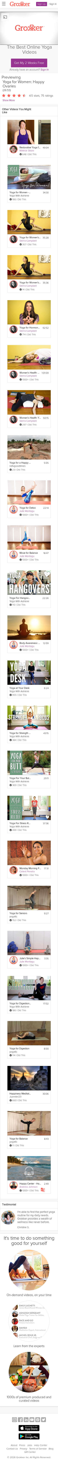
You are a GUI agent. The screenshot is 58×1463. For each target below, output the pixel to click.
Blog (51, 1448)
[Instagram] (14, 1420)
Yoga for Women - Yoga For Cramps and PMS (20, 192)
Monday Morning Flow (30, 868)
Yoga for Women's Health (30, 237)
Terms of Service (38, 1448)
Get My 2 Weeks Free (29, 63)
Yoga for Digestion (19, 1048)
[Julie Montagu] (14, 510)
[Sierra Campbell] (14, 239)
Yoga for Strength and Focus (20, 733)
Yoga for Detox (27, 508)
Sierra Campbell (28, 240)
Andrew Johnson (28, 1186)
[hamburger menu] (3, 3)
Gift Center (30, 1452)
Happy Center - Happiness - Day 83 (30, 1184)
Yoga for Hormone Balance (30, 328)
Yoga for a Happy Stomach (20, 463)
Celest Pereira (27, 871)
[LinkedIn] (26, 1420)
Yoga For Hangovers (20, 598)
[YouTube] (31, 1420)
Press (22, 1445)
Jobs (29, 1445)
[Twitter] (43, 1420)
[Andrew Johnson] (14, 1185)
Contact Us (12, 1448)
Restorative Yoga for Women (30, 147)
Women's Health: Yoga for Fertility (30, 418)
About (14, 1445)
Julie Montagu (26, 511)
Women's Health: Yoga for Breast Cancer (29, 373)
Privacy (23, 1448)
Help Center (40, 1445)
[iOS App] (29, 1428)
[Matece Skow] (14, 149)
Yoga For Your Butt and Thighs (20, 778)
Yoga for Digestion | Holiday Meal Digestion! (20, 1003)
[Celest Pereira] (14, 870)
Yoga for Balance (19, 1139)
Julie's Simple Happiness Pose (30, 958)
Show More (9, 100)
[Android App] (29, 1436)
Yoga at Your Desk (19, 688)
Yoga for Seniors (18, 913)
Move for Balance (28, 553)
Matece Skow (26, 150)
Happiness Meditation (20, 1093)
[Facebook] (20, 1420)
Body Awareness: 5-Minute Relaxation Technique (30, 643)
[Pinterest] (37, 1420)
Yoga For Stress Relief (20, 823)
